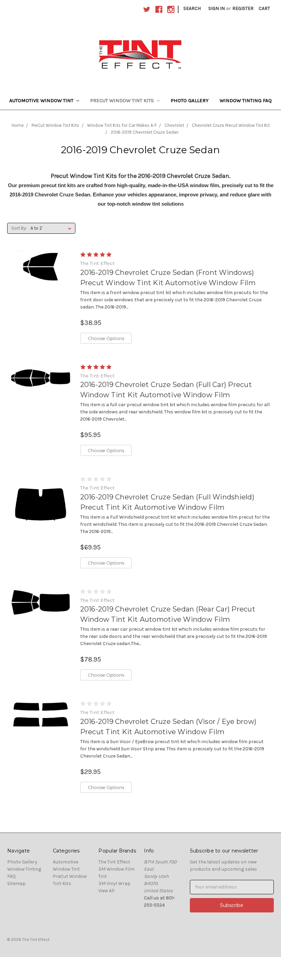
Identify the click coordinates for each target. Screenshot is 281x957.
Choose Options (106, 338)
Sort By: (19, 228)
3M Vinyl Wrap (114, 883)
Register (243, 8)
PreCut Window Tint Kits (122, 100)
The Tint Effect (114, 862)
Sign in (216, 8)
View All (106, 891)
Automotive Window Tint (42, 100)
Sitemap (16, 883)
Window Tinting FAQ (246, 100)
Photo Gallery (190, 100)
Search (192, 8)
